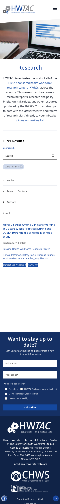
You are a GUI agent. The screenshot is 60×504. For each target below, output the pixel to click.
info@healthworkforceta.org (30, 464)
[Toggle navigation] (55, 9)
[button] (4, 498)
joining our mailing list (30, 120)
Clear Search (8, 148)
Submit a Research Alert (30, 499)
